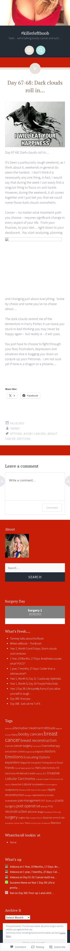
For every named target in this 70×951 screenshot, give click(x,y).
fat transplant (34, 762)
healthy (39, 773)
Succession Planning (52, 812)
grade (28, 768)
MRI (28, 790)
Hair (33, 768)
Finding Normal (49, 762)
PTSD (50, 806)
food (60, 762)
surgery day (23, 817)
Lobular (27, 784)
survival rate (58, 817)
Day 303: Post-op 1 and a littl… (36, 893)
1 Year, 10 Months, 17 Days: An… (41, 866)
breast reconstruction (39, 740)
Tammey (15, 428)
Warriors (56, 823)
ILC (44, 773)
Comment (52, 507)
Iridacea (14, 866)
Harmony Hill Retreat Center (20, 773)
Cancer (9, 746)
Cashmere (37, 746)
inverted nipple (41, 779)
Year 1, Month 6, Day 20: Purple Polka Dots (34, 683)
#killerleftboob (35, 33)
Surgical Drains (36, 818)
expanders (12, 762)
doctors (49, 751)
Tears (27, 823)
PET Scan (46, 800)
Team (22, 823)
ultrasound (45, 823)
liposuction (16, 784)
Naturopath (42, 790)
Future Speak (19, 768)
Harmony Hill (52, 767)
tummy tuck (35, 823)
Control (21, 751)
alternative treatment (28, 728)
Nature (34, 790)
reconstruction (16, 811)
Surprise (47, 817)
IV (49, 779)
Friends (9, 767)
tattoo (16, 823)
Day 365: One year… (21, 698)
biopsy (14, 734)
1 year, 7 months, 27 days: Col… (41, 872)
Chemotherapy (50, 746)
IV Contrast (55, 779)
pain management (29, 800)
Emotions (24, 439)
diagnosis (39, 751)
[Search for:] (35, 568)
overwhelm (11, 800)
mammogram (51, 784)
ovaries (50, 795)
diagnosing (29, 752)
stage (40, 811)
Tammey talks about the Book (27, 638)
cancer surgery (23, 746)
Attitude (16, 433)
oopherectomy (39, 795)
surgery (11, 817)
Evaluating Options (37, 757)
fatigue (23, 762)
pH (53, 801)
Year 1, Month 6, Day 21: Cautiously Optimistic (35, 678)
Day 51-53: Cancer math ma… (40, 877)
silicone (32, 811)
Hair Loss (40, 767)
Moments (23, 790)
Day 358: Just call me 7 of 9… (26, 703)
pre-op (44, 806)
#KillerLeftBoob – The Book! (25, 643)
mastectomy (11, 789)
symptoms (9, 823)
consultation (11, 751)
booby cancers (35, 433)
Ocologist (28, 795)
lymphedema (38, 784)
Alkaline (8, 728)
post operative (28, 805)
